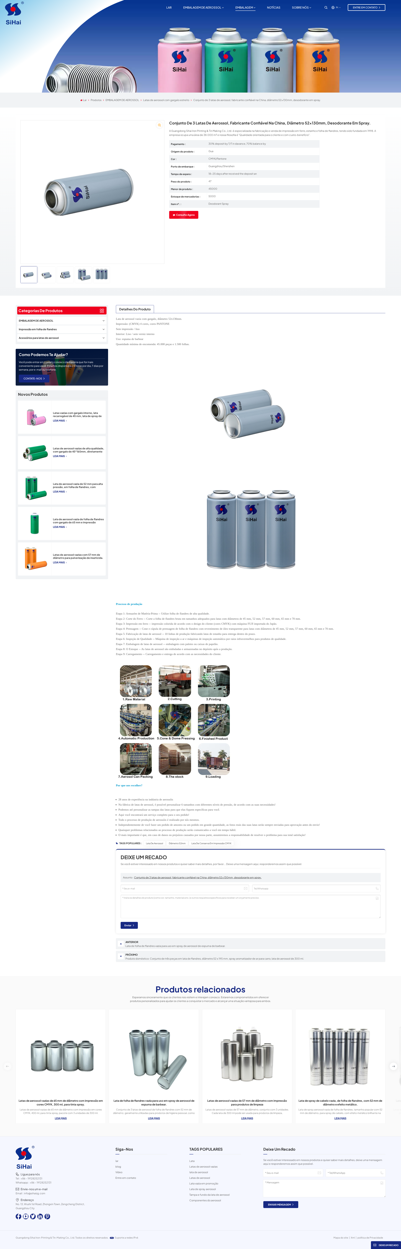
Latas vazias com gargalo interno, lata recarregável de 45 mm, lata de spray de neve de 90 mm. (77, 414)
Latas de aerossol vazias (203, 1166)
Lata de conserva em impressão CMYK (211, 843)
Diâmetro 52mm (177, 843)
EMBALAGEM (244, 7)
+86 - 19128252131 (31, 1178)
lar (116, 1161)
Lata (192, 1161)
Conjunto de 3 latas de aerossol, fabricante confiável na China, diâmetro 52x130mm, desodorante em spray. (198, 877)
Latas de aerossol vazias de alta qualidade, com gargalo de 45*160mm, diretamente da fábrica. (78, 450)
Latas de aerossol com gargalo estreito (166, 100)
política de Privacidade (370, 1237)
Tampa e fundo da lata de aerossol (209, 1194)
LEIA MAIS (59, 420)
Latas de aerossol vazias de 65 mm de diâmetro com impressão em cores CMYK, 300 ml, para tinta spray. (61, 1102)
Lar (169, 7)
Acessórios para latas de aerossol (39, 337)
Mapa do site (340, 1237)
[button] (393, 1066)
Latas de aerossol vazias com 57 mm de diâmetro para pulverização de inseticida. (78, 556)
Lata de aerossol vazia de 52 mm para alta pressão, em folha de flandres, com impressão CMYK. (78, 485)
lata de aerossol (154, 843)
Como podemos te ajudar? (43, 354)
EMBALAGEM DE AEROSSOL (202, 7)
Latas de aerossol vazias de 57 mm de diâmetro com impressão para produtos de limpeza (247, 1102)
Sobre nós (300, 7)
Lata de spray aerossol (202, 1189)
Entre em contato (125, 1177)
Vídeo (118, 1172)
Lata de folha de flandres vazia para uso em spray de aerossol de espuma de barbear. (154, 1102)
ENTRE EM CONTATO (365, 7)
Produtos (96, 100)
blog (118, 1166)
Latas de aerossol (199, 1177)
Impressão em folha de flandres (38, 329)
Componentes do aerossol (205, 1200)
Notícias (273, 7)
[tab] (135, 309)
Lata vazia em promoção (203, 1183)
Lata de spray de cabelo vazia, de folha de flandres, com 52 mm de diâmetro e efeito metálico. (340, 1102)
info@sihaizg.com (34, 1193)
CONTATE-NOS (32, 378)
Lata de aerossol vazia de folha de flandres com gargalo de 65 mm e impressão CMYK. (78, 521)
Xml (353, 1237)
